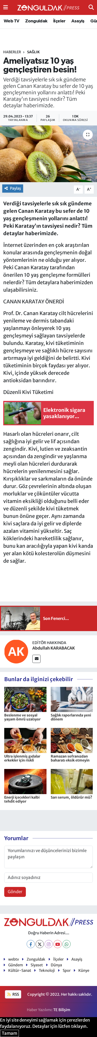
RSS (15, 994)
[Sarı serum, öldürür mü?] (72, 781)
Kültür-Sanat (19, 970)
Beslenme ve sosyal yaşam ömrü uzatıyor (22, 717)
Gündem (15, 965)
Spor (67, 970)
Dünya (56, 965)
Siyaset (37, 965)
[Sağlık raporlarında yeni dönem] (72, 699)
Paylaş (15, 188)
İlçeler (59, 21)
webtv (13, 959)
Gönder (15, 891)
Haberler (12, 52)
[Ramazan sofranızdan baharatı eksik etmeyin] (72, 740)
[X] (40, 944)
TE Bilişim (61, 1009)
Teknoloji (47, 970)
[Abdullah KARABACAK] (16, 651)
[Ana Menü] (5, 7)
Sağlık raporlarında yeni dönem (71, 717)
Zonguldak (36, 21)
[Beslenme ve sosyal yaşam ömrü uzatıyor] (25, 699)
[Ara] (91, 7)
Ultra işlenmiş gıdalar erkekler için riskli (22, 758)
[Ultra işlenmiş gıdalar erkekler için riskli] (25, 740)
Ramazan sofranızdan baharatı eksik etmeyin (70, 758)
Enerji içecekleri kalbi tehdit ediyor (22, 799)
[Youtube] (57, 944)
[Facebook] (31, 944)
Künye (83, 970)
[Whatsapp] (66, 944)
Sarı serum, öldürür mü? (71, 797)
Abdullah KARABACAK (53, 648)
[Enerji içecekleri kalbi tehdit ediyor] (25, 781)
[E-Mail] (36, 659)
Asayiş (77, 21)
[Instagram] (49, 944)
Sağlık (33, 52)
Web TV (11, 21)
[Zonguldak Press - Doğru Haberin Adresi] (48, 7)
